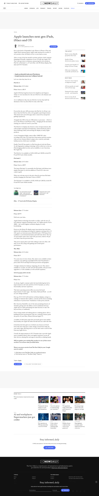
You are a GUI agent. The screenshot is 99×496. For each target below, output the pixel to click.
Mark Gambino (21, 45)
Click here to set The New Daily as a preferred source (30, 352)
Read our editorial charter (59, 468)
